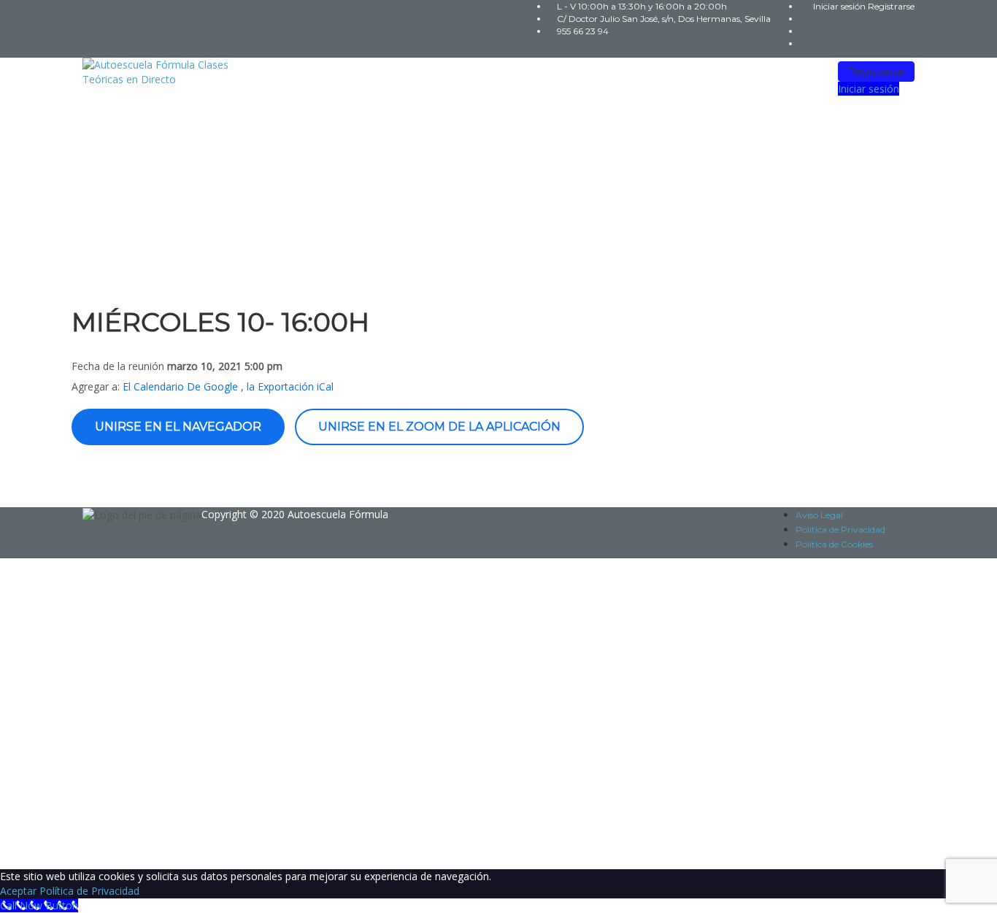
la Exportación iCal (290, 386)
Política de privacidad (450, 710)
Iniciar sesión (840, 6)
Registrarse (891, 6)
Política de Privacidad (840, 529)
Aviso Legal (819, 514)
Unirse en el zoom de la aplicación (439, 427)
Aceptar (18, 891)
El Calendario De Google (180, 386)
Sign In (120, 847)
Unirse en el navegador (178, 427)
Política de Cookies (834, 544)
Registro (84, 847)
